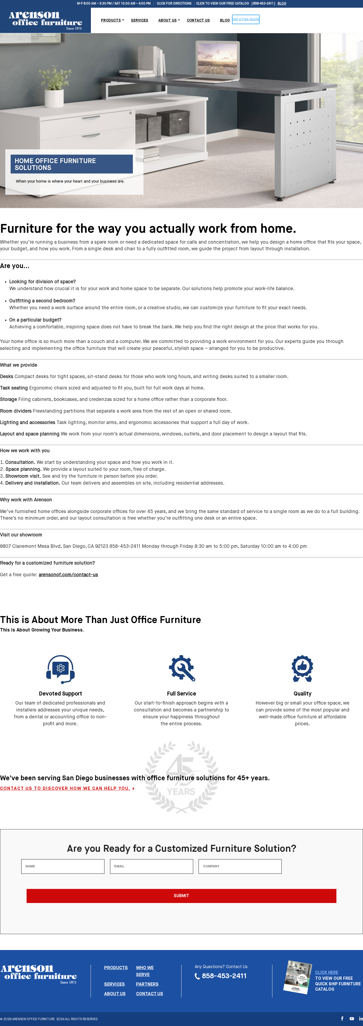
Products (111, 20)
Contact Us (198, 20)
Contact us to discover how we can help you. (65, 788)
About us (115, 994)
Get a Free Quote (246, 19)
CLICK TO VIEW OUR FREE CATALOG (222, 3)
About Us (167, 20)
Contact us (149, 994)
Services (139, 20)
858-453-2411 (224, 976)
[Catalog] (298, 991)
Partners (147, 984)
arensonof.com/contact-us (68, 575)
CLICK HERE (326, 973)
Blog (282, 3)
